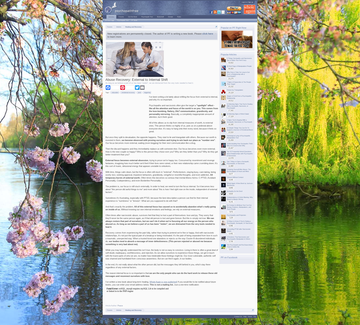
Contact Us (238, 316)
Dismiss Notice (216, 33)
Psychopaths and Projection (236, 215)
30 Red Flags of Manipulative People (239, 66)
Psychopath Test (123, 20)
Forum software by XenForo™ (122, 320)
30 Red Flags (109, 20)
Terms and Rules (251, 320)
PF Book (134, 20)
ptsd (139, 92)
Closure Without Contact (235, 177)
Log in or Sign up (247, 2)
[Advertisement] (126, 113)
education (115, 92)
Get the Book (132, 17)
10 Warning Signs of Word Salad (238, 114)
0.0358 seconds (183, 320)
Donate (170, 17)
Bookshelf (160, 17)
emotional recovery (128, 92)
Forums (121, 17)
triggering (147, 92)
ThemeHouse (135, 322)
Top (254, 316)
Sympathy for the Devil (234, 191)
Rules (179, 17)
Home (250, 316)
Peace (120, 306)
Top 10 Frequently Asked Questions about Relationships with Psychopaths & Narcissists (240, 153)
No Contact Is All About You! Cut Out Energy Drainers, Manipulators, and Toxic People (239, 207)
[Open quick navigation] (216, 27)
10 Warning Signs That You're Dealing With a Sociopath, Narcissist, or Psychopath (239, 106)
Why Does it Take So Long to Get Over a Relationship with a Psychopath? (238, 74)
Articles (111, 17)
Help (245, 316)
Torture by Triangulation (235, 90)
